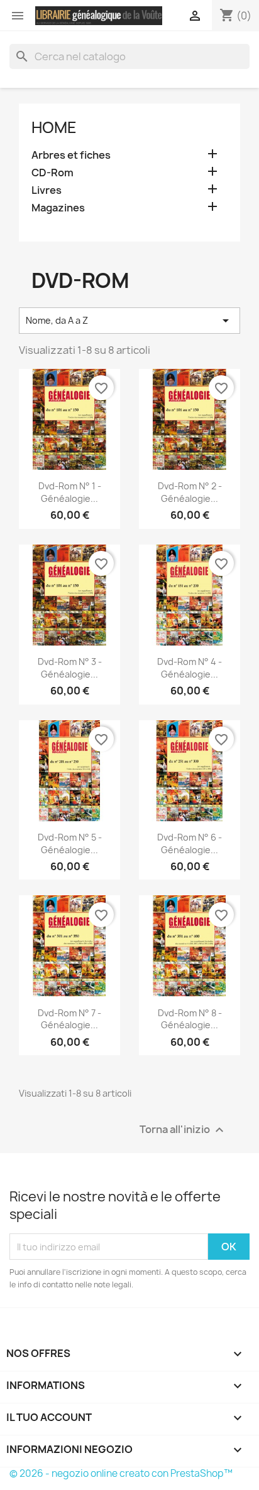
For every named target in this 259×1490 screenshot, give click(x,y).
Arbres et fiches (71, 155)
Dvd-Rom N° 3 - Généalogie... (70, 668)
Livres (46, 190)
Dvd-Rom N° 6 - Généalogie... (189, 843)
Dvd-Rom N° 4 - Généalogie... (189, 668)
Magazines (58, 208)
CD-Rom (52, 172)
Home (54, 127)
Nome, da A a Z (129, 320)
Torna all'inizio (183, 1130)
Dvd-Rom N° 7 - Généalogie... (69, 1019)
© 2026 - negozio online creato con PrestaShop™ (121, 1473)
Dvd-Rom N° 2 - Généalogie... (190, 492)
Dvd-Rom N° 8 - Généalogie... (190, 1019)
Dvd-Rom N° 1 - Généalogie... (69, 492)
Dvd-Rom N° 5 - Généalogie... (70, 843)
